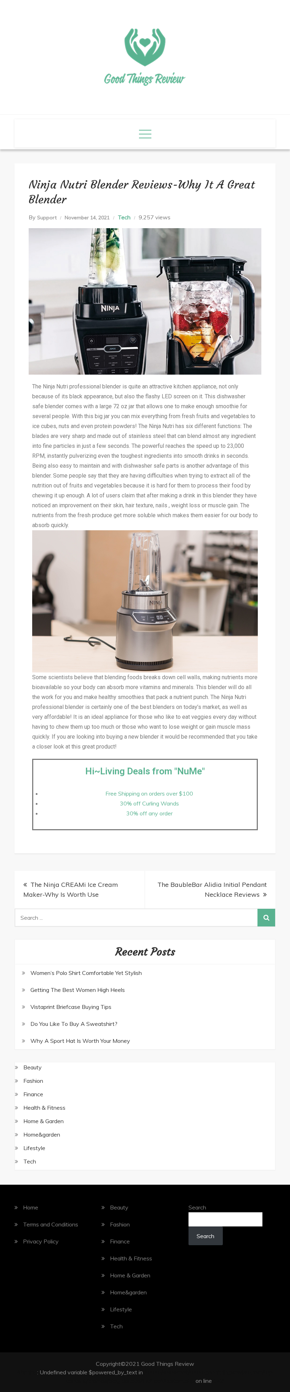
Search (197, 1207)
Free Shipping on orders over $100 (149, 793)
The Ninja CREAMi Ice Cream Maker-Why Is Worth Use (70, 889)
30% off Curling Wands (149, 803)
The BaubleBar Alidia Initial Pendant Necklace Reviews (212, 889)
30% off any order (149, 813)
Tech (124, 217)
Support (47, 217)
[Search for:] (145, 917)
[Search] (266, 917)
